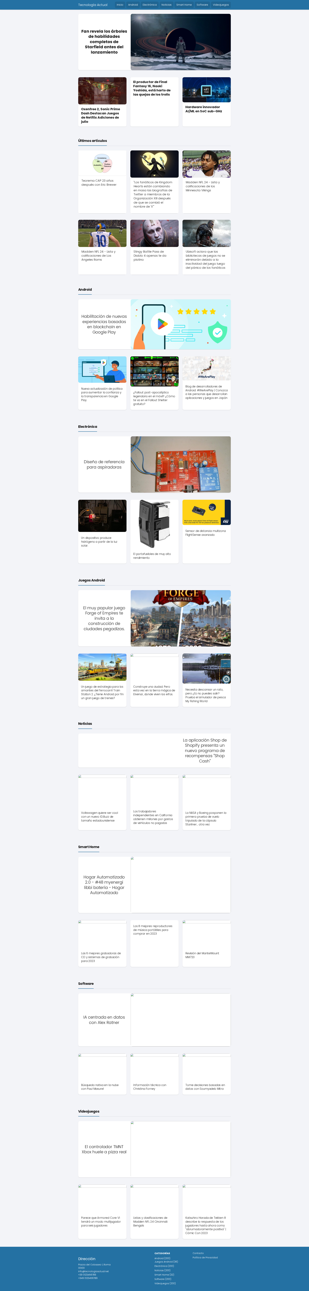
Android (133, 5)
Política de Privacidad (205, 1257)
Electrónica (150, 5)
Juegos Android (91, 580)
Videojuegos (221, 5)
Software (202, 5)
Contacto (198, 1253)
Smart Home (184, 5)
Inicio (120, 5)
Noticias (167, 5)
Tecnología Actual (93, 5)
